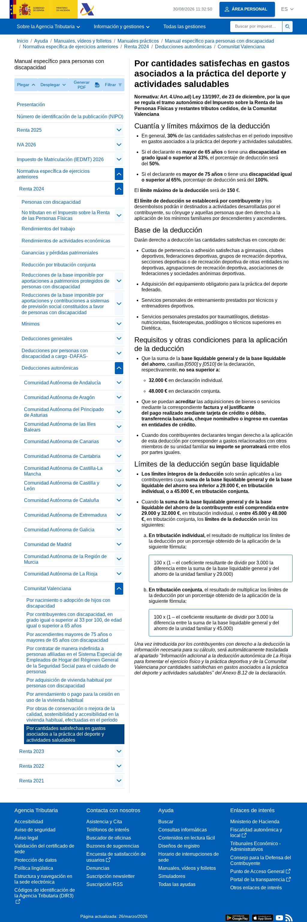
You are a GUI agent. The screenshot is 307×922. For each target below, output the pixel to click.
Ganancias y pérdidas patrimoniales (60, 252)
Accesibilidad (28, 821)
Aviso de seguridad (34, 829)
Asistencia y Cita (104, 821)
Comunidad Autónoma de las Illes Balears (60, 427)
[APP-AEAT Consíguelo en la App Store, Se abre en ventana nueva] (262, 917)
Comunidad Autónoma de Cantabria (62, 456)
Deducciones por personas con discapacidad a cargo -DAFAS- (55, 353)
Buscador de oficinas (108, 837)
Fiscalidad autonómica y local (256, 832)
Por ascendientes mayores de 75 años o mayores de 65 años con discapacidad (69, 637)
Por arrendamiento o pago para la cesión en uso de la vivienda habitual (73, 697)
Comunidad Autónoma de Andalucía (62, 382)
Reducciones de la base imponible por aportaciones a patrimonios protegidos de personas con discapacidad (65, 280)
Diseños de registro (179, 845)
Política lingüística (33, 868)
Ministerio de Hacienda (254, 821)
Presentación (31, 104)
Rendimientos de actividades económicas (66, 240)
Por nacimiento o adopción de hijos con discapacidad (68, 603)
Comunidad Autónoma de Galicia (59, 529)
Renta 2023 (31, 751)
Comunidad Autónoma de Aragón (59, 397)
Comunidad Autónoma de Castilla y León (61, 485)
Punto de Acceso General (257, 871)
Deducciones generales (47, 338)
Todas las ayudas (176, 884)
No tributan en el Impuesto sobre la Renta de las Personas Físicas (66, 215)
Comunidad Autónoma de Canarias (61, 441)
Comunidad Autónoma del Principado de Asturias (64, 412)
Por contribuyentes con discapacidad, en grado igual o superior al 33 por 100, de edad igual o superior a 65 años (74, 620)
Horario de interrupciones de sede (188, 856)
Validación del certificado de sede (44, 848)
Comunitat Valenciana (241, 46)
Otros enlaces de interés (256, 887)
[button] (287, 9)
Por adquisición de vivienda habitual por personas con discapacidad (69, 682)
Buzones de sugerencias (112, 845)
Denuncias (97, 868)
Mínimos (31, 323)
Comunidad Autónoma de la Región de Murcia (65, 559)
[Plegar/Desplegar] (119, 130)
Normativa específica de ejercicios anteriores (70, 46)
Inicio (22, 41)
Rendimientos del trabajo (48, 228)
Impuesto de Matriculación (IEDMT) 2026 (60, 159)
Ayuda (41, 41)
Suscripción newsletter (110, 876)
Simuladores (171, 876)
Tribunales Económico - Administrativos (255, 846)
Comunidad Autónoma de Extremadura (65, 515)
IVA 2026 (26, 144)
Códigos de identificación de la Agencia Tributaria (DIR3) (44, 892)
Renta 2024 (136, 46)
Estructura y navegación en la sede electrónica (43, 879)
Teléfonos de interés (107, 829)
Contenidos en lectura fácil (186, 837)
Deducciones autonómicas (183, 46)
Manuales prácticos (138, 41)
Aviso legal (26, 837)
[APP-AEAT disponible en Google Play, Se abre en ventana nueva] (237, 917)
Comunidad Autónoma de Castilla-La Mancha (63, 471)
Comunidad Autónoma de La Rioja (60, 573)
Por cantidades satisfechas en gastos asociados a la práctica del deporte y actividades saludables (66, 734)
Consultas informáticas (182, 829)
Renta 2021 (31, 780)
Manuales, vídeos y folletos (83, 41)
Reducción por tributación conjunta (59, 264)
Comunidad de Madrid (47, 544)
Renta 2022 (31, 766)
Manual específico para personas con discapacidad (219, 41)
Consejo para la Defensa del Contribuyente (260, 860)
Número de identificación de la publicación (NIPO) (70, 116)
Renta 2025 (29, 130)
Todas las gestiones (184, 26)
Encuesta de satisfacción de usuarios (116, 856)
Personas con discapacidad (51, 202)
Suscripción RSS (104, 884)
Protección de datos (35, 860)
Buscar (165, 821)
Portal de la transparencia (257, 879)
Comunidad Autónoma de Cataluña (61, 500)
